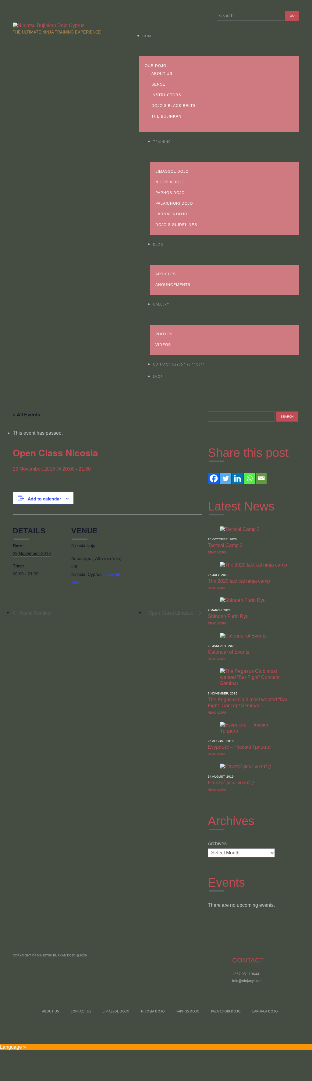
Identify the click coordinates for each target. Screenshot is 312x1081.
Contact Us (179, 364)
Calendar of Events (228, 652)
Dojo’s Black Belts (173, 106)
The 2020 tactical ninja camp (239, 581)
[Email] (261, 478)
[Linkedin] (237, 478)
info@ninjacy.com (246, 981)
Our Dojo (155, 66)
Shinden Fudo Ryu (228, 616)
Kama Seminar (35, 612)
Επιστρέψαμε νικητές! (231, 782)
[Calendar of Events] (243, 635)
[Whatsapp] (249, 478)
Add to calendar (44, 499)
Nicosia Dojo (170, 182)
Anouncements (172, 285)
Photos (163, 334)
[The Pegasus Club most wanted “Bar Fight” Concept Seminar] (253, 677)
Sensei (159, 84)
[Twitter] (225, 478)
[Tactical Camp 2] (240, 529)
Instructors (166, 95)
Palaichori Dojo (174, 203)
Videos (163, 345)
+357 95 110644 (245, 974)
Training (162, 141)
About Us (161, 74)
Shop (158, 376)
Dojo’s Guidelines (176, 225)
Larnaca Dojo (171, 214)
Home (148, 36)
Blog (158, 244)
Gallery (161, 304)
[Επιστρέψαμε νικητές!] (245, 766)
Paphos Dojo (170, 193)
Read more (217, 552)
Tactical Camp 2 (225, 545)
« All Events (26, 414)
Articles (165, 274)
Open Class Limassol (172, 612)
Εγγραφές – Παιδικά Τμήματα (239, 747)
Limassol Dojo (172, 171)
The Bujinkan (166, 116)
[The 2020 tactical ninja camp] (253, 564)
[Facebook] (213, 478)
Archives (217, 843)
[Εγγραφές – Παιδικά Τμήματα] (253, 727)
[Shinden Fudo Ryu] (243, 600)
